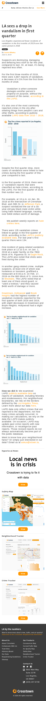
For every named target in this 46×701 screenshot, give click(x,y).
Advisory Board (7, 651)
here (33, 406)
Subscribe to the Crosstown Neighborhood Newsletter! (22, 634)
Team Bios (6, 649)
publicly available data (21, 393)
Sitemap (5, 659)
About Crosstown (8, 643)
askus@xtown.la (30, 442)
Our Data (5, 654)
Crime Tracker (28, 657)
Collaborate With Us (9, 646)
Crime (5, 49)
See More (40, 8)
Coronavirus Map (29, 643)
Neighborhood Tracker (31, 654)
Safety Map (27, 651)
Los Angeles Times (28, 403)
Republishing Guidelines (11, 657)
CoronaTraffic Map (30, 646)
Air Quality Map (29, 649)
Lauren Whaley (10, 52)
